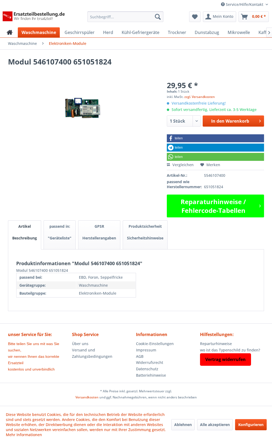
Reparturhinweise (216, 343)
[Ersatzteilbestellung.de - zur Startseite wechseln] (35, 18)
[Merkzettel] (195, 16)
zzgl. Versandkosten (199, 96)
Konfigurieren (251, 424)
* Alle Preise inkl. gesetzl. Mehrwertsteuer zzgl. (136, 391)
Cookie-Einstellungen (155, 343)
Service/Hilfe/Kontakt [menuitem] (244, 4)
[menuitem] (125, 16)
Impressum (146, 349)
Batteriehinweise (151, 375)
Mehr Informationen (24, 434)
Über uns (80, 343)
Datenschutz (147, 368)
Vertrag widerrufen (225, 359)
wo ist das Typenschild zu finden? (230, 349)
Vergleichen (182, 164)
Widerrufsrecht (149, 362)
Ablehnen (183, 424)
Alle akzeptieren (215, 424)
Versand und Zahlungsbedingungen (92, 353)
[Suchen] (157, 16)
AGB (139, 356)
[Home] (10, 32)
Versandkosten (87, 397)
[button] (215, 138)
